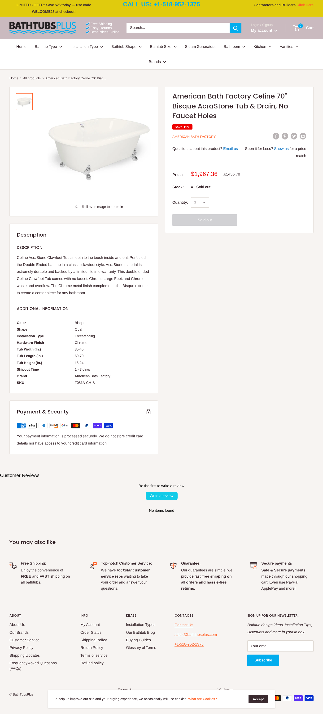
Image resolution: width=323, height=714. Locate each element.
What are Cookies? (202, 699)
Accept (258, 699)
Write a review (162, 496)
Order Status (90, 632)
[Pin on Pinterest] (285, 136)
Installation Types (140, 625)
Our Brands (19, 632)
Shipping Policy (93, 640)
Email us (230, 148)
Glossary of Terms (141, 648)
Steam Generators (200, 47)
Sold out (205, 220)
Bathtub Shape (123, 47)
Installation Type (84, 47)
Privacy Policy (21, 648)
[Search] (235, 28)
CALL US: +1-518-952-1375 (161, 4)
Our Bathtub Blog (140, 632)
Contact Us (184, 625)
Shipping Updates (24, 655)
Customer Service (24, 640)
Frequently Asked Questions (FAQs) (33, 665)
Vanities (286, 47)
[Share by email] (303, 136)
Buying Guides (138, 640)
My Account (90, 625)
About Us (17, 625)
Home (21, 47)
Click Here (305, 5)
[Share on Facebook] (276, 136)
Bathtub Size (160, 47)
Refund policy (92, 663)
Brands (155, 62)
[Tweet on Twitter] (294, 136)
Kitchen (259, 47)
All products (32, 78)
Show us (281, 148)
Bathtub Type (46, 47)
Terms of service (94, 655)
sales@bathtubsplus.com (196, 635)
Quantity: (180, 202)
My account (262, 30)
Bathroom (232, 47)
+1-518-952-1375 (189, 644)
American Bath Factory (194, 136)
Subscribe (263, 660)
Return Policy (91, 648)
